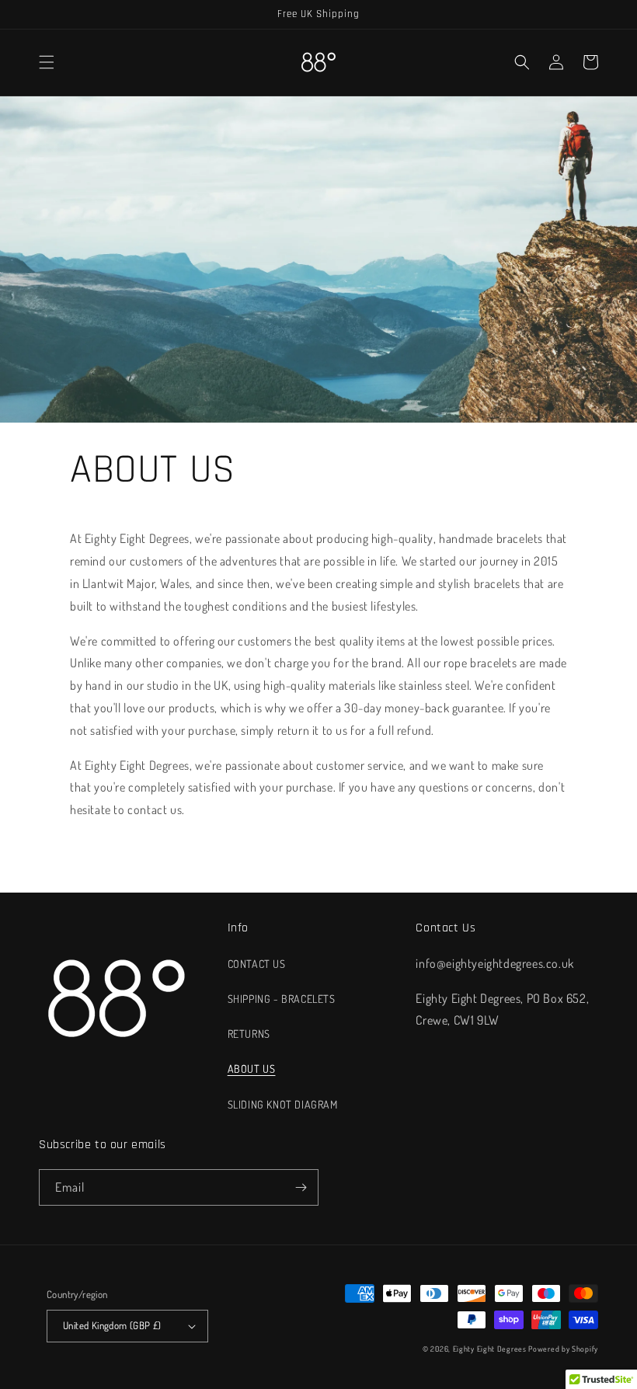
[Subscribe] (301, 1187)
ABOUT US (252, 1068)
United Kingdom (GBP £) (112, 1325)
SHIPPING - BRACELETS (282, 998)
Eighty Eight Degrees (490, 1348)
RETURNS (249, 1033)
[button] (47, 62)
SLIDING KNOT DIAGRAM (283, 1104)
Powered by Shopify (563, 1348)
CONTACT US (257, 963)
